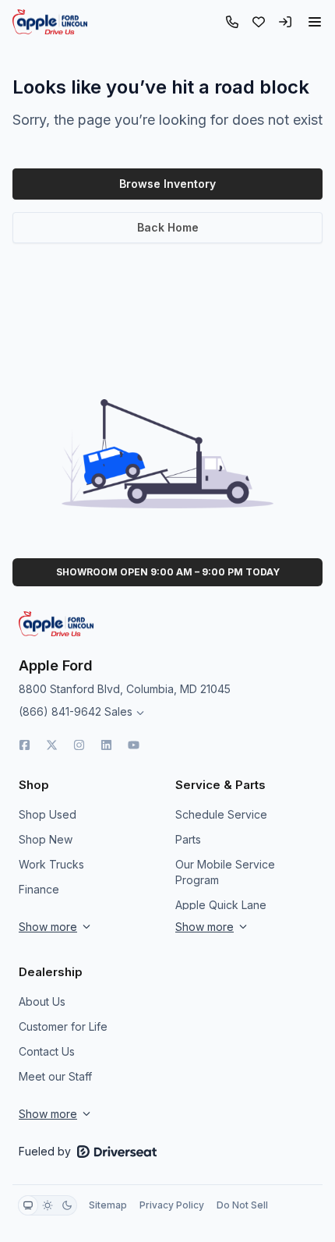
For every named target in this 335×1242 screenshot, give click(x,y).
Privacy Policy (171, 1205)
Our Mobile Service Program (225, 872)
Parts (188, 839)
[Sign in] (285, 21)
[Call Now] (232, 21)
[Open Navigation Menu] (315, 22)
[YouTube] (133, 745)
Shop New (45, 839)
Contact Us (47, 1051)
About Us (42, 1001)
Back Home (168, 227)
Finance (39, 889)
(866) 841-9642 (60, 711)
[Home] (49, 21)
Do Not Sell (242, 1205)
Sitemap (108, 1205)
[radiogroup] (47, 1205)
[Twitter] (52, 745)
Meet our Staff (55, 1076)
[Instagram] (79, 745)
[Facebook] (24, 745)
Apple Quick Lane (220, 904)
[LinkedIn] (106, 745)
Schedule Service (221, 814)
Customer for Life (63, 1026)
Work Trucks (51, 864)
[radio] (28, 1205)
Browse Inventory (167, 183)
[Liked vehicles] (258, 21)
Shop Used (47, 814)
